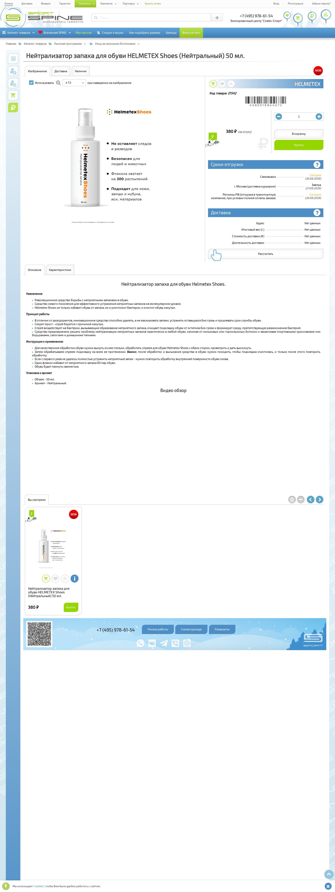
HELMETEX (307, 84)
